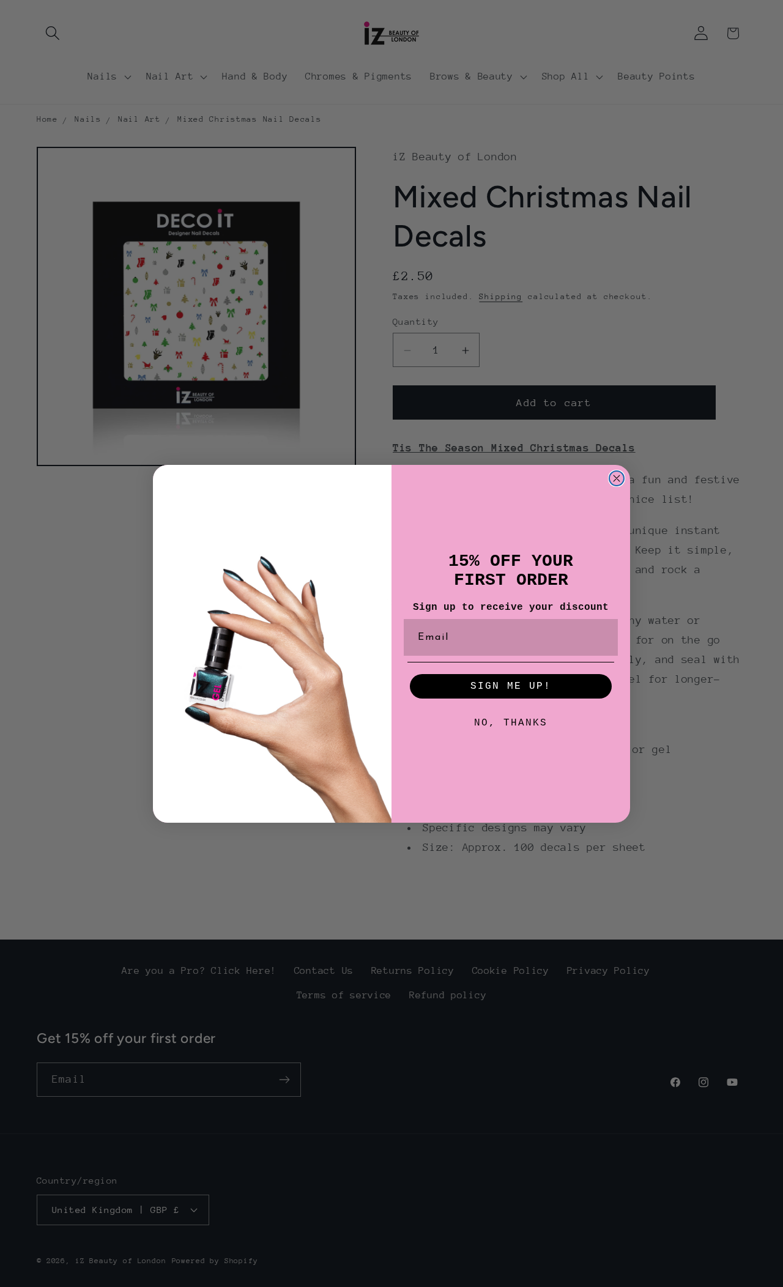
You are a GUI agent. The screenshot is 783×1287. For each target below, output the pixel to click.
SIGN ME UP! (510, 686)
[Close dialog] (616, 478)
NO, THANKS (510, 723)
